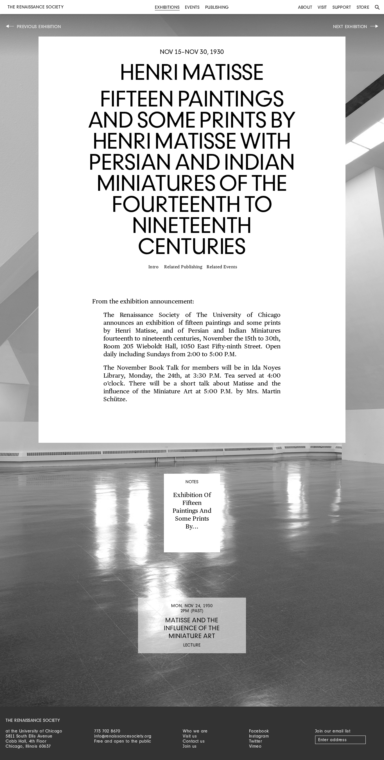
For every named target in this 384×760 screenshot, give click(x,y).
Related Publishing (183, 267)
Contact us (194, 741)
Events (192, 7)
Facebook (259, 731)
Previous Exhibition (39, 26)
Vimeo (255, 746)
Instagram (259, 736)
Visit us (190, 736)
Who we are (195, 731)
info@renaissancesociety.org (123, 736)
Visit (322, 7)
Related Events (222, 267)
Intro (153, 267)
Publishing (217, 7)
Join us (190, 746)
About (305, 7)
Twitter (255, 741)
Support (342, 7)
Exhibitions (167, 7)
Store (363, 7)
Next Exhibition (350, 26)
